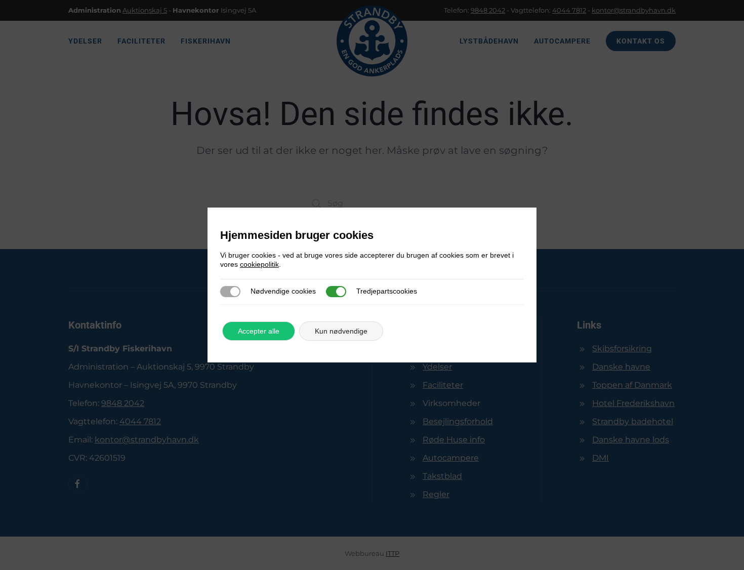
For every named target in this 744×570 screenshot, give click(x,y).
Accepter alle (258, 331)
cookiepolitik (259, 264)
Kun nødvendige (341, 331)
